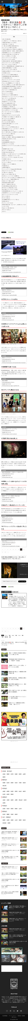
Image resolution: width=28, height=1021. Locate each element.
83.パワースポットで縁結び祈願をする (10, 179)
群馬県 (12, 782)
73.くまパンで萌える (6, 162)
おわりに (4, 211)
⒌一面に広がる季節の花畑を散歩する (10, 45)
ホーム (2, 18)
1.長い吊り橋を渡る (6, 39)
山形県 (24, 774)
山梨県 (4, 791)
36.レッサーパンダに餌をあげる (9, 98)
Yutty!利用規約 (4, 1015)
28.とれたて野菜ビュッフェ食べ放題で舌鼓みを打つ (13, 84)
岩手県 (12, 774)
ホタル (13, 635)
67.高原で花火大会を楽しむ (8, 152)
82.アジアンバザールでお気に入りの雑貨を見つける (13, 177)
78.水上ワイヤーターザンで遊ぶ (9, 170)
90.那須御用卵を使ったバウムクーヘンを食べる (12, 191)
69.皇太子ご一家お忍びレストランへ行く (11, 155)
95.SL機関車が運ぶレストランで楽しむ (10, 199)
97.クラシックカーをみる (7, 202)
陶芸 (2, 636)
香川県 (4, 814)
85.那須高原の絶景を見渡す (8, 182)
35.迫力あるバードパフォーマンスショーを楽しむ (13, 96)
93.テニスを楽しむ (6, 196)
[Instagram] (10, 1011)
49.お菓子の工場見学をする (8, 120)
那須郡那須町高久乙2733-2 (9, 291)
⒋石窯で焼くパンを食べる (8, 44)
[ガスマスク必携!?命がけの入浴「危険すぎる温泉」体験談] (23, 887)
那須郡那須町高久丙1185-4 (9, 430)
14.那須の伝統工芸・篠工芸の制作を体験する (12, 61)
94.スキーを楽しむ (6, 197)
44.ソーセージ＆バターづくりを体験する (11, 111)
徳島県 (16, 814)
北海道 (4, 774)
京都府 (8, 800)
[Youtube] (21, 1011)
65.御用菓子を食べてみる (7, 148)
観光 (9, 635)
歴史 (22, 635)
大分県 (16, 820)
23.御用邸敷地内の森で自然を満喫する (10, 76)
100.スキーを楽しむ (6, 209)
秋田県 (20, 774)
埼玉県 (16, 782)
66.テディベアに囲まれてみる (8, 150)
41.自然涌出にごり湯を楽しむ (8, 106)
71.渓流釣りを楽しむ (6, 159)
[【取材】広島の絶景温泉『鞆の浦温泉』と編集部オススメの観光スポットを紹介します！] (23, 833)
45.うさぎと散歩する (6, 113)
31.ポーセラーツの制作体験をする (9, 89)
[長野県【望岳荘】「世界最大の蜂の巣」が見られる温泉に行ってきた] (4, 679)
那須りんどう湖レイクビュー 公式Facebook (10, 458)
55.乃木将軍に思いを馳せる (8, 130)
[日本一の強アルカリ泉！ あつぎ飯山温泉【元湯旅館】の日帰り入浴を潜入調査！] (4, 692)
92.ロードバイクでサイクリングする (10, 194)
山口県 (20, 808)
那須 (16, 635)
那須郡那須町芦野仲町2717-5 (9, 268)
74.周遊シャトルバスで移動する (9, 164)
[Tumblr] (14, 1011)
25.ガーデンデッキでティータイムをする (11, 79)
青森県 (8, 774)
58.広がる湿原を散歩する (7, 135)
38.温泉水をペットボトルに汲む (9, 101)
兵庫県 (4, 802)
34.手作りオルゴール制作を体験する (10, 94)
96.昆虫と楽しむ (5, 201)
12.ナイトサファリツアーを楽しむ (9, 57)
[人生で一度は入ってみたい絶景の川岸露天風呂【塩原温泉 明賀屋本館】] (23, 893)
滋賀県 (12, 800)
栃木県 (8, 20)
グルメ (19, 635)
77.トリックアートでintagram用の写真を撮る (12, 169)
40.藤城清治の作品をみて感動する (9, 105)
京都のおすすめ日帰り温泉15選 (21, 643)
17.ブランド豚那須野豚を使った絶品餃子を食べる (13, 66)
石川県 (4, 794)
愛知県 (12, 794)
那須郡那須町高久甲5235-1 (9, 382)
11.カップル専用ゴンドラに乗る (9, 56)
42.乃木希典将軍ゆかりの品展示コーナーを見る (12, 108)
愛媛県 (8, 814)
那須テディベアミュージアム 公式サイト (9, 413)
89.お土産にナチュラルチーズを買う (10, 189)
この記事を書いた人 (7, 591)
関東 (5, 20)
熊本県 (24, 820)
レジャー (6, 635)
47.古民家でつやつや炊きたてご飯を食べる (11, 116)
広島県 (4, 808)
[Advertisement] (11, 222)
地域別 (6, 18)
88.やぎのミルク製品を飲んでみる (9, 187)
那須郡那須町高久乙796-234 (9, 316)
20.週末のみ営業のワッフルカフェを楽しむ (11, 71)
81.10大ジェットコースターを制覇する (10, 175)
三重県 (16, 800)
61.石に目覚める (5, 140)
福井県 (24, 791)
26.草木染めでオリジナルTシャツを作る (11, 81)
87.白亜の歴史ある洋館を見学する (9, 186)
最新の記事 (16, 591)
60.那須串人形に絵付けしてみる (9, 138)
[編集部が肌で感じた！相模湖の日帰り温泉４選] (4, 673)
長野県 (16, 791)
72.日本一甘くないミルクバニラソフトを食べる (12, 160)
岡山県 (8, 808)
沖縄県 (9, 823)
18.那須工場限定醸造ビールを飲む (9, 67)
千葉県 (20, 782)
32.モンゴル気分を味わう (7, 91)
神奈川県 (4, 785)
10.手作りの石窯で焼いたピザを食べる (10, 54)
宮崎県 (20, 820)
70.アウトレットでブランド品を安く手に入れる (12, 157)
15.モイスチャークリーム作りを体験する (11, 62)
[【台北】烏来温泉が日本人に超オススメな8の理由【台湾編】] (23, 852)
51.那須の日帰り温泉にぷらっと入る (10, 123)
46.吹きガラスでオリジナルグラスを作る (11, 115)
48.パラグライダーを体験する (8, 118)
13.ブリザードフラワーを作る (8, 59)
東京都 (24, 782)
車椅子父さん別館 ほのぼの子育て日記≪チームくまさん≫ (12, 344)
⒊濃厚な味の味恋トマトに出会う (9, 42)
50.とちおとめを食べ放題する (8, 121)
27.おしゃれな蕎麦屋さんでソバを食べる (11, 83)
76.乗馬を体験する (6, 167)
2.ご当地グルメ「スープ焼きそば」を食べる (11, 40)
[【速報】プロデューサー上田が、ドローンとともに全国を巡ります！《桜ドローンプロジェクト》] (4, 667)
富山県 (20, 791)
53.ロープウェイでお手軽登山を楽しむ (10, 126)
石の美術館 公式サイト (6, 255)
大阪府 (4, 800)
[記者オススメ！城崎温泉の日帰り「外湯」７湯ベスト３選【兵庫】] (4, 704)
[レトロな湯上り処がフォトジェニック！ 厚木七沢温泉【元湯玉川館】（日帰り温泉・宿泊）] (4, 698)
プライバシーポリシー (12, 1015)
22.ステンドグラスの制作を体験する (10, 74)
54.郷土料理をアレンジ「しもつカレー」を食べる (13, 128)
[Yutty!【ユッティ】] (14, 10)
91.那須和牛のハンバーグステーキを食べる (11, 192)
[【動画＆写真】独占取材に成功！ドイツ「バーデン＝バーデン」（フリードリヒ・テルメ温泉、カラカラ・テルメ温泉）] (23, 839)
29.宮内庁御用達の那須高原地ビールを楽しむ (12, 86)
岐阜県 (8, 794)
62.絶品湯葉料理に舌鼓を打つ (8, 142)
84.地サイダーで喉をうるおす (8, 181)
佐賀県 (8, 820)
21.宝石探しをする (6, 72)
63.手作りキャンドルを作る (8, 143)
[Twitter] (17, 1011)
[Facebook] (7, 1011)
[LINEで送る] (11, 232)
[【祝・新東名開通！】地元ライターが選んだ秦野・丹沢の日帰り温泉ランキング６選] (23, 858)
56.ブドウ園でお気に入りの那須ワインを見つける (13, 132)
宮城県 (16, 774)
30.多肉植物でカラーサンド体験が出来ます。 (12, 88)
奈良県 (25, 800)
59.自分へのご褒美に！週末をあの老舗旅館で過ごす (13, 137)
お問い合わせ (14, 1017)
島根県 (16, 808)
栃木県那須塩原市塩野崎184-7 (10, 542)
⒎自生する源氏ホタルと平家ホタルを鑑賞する (12, 49)
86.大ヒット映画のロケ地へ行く (9, 184)
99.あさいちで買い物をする (8, 208)
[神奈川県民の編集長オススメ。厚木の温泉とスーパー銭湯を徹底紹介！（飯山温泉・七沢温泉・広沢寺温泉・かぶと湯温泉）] (4, 685)
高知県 (12, 814)
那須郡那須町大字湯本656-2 (9, 497)
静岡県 (8, 791)
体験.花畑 (6, 636)
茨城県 (4, 782)
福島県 (4, 777)
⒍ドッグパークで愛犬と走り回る (9, 47)
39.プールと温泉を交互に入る (8, 103)
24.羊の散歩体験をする (7, 78)
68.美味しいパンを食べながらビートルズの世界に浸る (14, 154)
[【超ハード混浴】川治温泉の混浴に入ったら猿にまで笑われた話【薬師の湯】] (4, 654)
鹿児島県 (4, 823)
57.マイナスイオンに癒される (8, 133)
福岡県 (4, 820)
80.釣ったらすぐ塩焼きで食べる (9, 174)
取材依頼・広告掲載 (21, 1015)
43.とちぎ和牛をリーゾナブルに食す (10, 110)
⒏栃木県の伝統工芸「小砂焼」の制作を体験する (13, 51)
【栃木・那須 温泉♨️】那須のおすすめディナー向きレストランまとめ (7, 644)
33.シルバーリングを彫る (7, 93)
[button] (26, 2)
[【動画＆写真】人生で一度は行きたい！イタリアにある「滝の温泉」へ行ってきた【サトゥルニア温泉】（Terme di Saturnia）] (23, 845)
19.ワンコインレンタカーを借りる (9, 69)
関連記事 (4, 649)
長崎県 (12, 820)
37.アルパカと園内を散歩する (8, 99)
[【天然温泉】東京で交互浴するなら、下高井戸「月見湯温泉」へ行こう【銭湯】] (4, 660)
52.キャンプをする (6, 125)
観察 (10, 636)
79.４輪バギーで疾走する (7, 172)
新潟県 (12, 791)
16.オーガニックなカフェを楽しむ (9, 64)
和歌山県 (20, 800)
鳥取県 (12, 808)
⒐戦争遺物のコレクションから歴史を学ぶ (11, 52)
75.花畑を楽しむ (5, 165)
